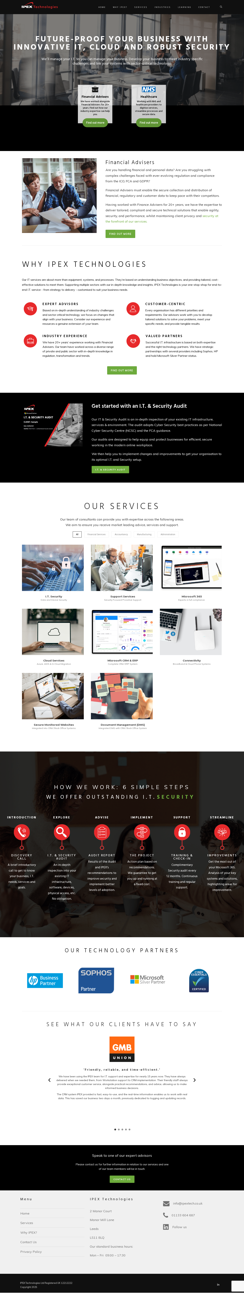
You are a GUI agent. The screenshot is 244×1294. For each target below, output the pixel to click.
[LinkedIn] (218, 1285)
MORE (52, 568)
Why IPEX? (120, 7)
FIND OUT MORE (120, 233)
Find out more (149, 122)
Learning (184, 7)
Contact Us (28, 1242)
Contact (204, 7)
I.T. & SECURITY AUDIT (110, 469)
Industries (163, 7)
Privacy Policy (31, 1252)
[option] (122, 1070)
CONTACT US (122, 1179)
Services (140, 7)
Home (102, 7)
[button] (49, 1080)
